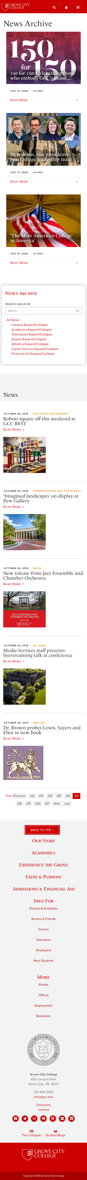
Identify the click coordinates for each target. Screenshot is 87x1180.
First (9, 796)
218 (19, 804)
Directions (43, 1105)
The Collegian (31, 1135)
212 (32, 796)
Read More (12, 429)
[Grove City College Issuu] (53, 1118)
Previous (19, 796)
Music (37, 568)
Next (57, 804)
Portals (43, 985)
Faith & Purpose (43, 876)
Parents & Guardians (43, 909)
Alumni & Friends (43, 919)
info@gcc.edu (43, 1097)
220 (37, 804)
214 (50, 796)
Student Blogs (55, 1135)
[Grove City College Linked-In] (71, 1118)
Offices (44, 995)
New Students (43, 961)
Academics (43, 852)
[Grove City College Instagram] (34, 1118)
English (39, 722)
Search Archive (18, 304)
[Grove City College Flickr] (62, 1118)
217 (76, 796)
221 (47, 804)
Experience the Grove (43, 864)
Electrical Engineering (50, 413)
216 (67, 796)
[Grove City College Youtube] (43, 1118)
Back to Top (41, 830)
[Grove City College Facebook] (15, 1118)
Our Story (43, 840)
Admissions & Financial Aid (44, 888)
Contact (43, 1110)
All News (39, 645)
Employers (43, 950)
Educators (44, 940)
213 (41, 796)
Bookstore (43, 1016)
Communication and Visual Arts (57, 491)
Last (67, 804)
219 (28, 804)
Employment (43, 1006)
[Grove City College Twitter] (25, 1118)
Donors (43, 929)
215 (58, 796)
